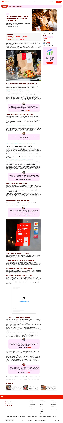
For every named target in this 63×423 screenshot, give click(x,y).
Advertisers (29, 416)
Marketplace (31, 402)
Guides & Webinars (54, 406)
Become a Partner (58, 396)
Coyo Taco (29, 347)
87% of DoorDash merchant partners (21, 324)
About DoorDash (9, 416)
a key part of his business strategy (22, 335)
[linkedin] (46, 33)
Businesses (24, 416)
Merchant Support (54, 409)
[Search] (49, 1)
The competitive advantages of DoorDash (16, 39)
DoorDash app (32, 118)
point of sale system (36, 359)
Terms (23, 420)
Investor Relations (35, 416)
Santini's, (9, 327)
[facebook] (49, 33)
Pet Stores (41, 411)
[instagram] (9, 406)
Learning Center (53, 404)
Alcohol (41, 406)
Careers (40, 416)
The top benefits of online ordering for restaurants (17, 36)
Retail (41, 413)
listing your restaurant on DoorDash (13, 379)
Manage (13, 6)
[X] (47, 33)
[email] (50, 33)
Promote (20, 6)
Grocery (41, 404)
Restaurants (42, 402)
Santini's (28, 372)
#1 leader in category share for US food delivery (22, 320)
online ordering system (15, 161)
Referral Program (30, 420)
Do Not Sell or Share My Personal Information (40, 420)
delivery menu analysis (17, 166)
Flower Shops (42, 409)
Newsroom (44, 416)
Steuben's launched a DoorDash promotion (24, 153)
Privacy (26, 420)
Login (54, 1)
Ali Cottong (48, 42)
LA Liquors (28, 215)
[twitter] (5, 406)
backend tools (20, 168)
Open (17, 6)
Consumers (15, 416)
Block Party (49, 416)
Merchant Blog (4, 6)
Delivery (44, 38)
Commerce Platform (32, 404)
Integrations (31, 406)
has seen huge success (28, 185)
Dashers (19, 416)
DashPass (25, 150)
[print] (52, 33)
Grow (10, 6)
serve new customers (27, 202)
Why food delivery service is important (15, 37)
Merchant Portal (16, 352)
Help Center (54, 416)
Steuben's (28, 110)
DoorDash (57, 420)
